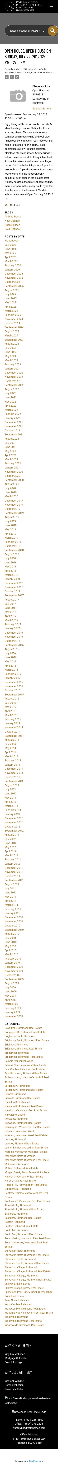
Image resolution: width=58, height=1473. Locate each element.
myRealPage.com (35, 1461)
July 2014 (10, 744)
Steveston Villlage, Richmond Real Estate (28, 1279)
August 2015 (12, 698)
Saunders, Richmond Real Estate (23, 1217)
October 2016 (12, 640)
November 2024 (14, 319)
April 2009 (10, 999)
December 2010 (14, 917)
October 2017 (12, 591)
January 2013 (12, 814)
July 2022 (10, 393)
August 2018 (12, 554)
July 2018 (10, 558)
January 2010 (12, 962)
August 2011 (12, 884)
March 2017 (11, 620)
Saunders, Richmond (16, 1213)
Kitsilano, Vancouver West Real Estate (26, 1135)
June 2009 (11, 991)
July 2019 (10, 521)
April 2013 (10, 801)
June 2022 (11, 397)
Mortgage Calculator (16, 1358)
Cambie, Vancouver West (19, 1061)
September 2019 (14, 513)
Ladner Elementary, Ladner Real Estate (26, 1147)
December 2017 (14, 583)
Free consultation (14, 1389)
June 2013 (11, 793)
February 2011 (13, 909)
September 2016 (14, 645)
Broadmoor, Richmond (17, 1052)
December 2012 (14, 818)
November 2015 (14, 686)
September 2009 (14, 979)
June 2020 (11, 492)
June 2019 (11, 525)
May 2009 (10, 995)
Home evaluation (14, 1385)
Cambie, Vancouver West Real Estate (25, 1065)
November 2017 (14, 587)
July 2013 (10, 789)
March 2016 (11, 669)
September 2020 (14, 480)
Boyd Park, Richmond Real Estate (23, 1028)
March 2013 (11, 806)
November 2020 (14, 471)
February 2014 (13, 760)
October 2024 (12, 323)
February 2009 (13, 1008)
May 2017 (10, 612)
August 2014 (12, 739)
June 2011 (11, 892)
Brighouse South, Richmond (20, 1036)
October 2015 (12, 690)
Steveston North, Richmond (20, 1250)
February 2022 (13, 413)
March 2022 (11, 409)
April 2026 (10, 257)
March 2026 (11, 261)
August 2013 (12, 785)
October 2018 (12, 545)
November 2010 (14, 921)
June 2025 (11, 298)
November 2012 (14, 822)
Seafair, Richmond (15, 1221)
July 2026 (10, 244)
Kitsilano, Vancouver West (19, 1131)
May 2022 (10, 401)
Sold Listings (12, 229)
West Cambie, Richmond (18, 1304)
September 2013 (14, 781)
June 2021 (11, 446)
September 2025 (14, 286)
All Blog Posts (13, 216)
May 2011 (10, 896)
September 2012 (14, 830)
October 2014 (12, 731)
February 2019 (13, 541)
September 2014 (14, 735)
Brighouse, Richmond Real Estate (23, 1048)
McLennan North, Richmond (20, 1156)
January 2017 (12, 628)
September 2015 (14, 694)
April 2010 (10, 950)
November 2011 (14, 871)
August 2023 (12, 343)
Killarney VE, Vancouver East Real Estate (27, 1127)
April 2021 (10, 455)
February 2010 (13, 958)
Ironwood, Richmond (16, 1118)
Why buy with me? (15, 1354)
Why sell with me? (15, 1381)
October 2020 (12, 475)
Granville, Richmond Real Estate (22, 1098)
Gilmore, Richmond (15, 1094)
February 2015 (13, 719)
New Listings (12, 220)
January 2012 (12, 863)
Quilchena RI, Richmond (18, 1188)
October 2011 (12, 876)
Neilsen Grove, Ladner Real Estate (24, 1176)
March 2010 (11, 954)
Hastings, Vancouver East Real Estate (26, 1110)
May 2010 (10, 946)
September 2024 (14, 327)
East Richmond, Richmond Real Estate (26, 1073)
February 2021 (13, 463)
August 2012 (12, 834)
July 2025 (10, 294)
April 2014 (10, 752)
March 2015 (11, 715)
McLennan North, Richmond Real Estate (27, 1160)
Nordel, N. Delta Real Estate (20, 1180)
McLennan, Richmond (17, 1164)
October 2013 (12, 777)
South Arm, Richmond (17, 1230)
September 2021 (14, 434)
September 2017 (14, 595)
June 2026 (11, 249)
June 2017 (11, 607)
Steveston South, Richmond (20, 1259)
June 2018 (11, 562)
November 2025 (14, 277)
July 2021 (10, 442)
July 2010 (10, 938)
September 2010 (14, 929)
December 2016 (14, 632)
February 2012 (13, 859)
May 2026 (10, 253)
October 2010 (12, 925)
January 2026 (12, 269)
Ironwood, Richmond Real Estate (23, 1122)
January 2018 (12, 579)
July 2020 (10, 488)
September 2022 (14, 385)
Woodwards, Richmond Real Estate (24, 1325)
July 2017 (10, 603)
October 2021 (12, 430)
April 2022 (10, 405)
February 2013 (13, 810)
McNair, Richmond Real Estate (21, 1168)
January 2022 (12, 418)
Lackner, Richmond (15, 1139)
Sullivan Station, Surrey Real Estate (24, 1288)
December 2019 (14, 500)
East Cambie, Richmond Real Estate (25, 1069)
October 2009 (12, 975)
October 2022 (12, 381)
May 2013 (10, 797)
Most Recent (12, 240)
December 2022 (14, 372)
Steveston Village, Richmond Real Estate (27, 1271)
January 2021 (12, 467)
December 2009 (14, 966)
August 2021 (12, 438)
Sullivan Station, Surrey (17, 1283)
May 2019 (10, 529)
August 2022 (12, 389)
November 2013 (14, 772)
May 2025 (10, 302)
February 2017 (13, 624)
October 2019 (12, 508)
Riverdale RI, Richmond (18, 1205)
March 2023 (11, 360)
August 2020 (12, 484)
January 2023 (12, 368)
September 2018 (14, 550)
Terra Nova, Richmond (17, 1300)
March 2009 (11, 1003)
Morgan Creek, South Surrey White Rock (27, 1172)
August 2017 (12, 599)
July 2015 (10, 702)
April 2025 (10, 306)
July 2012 (10, 839)
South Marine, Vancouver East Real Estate (28, 1238)
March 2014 (11, 756)
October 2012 (12, 826)
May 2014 (10, 748)
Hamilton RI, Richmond (17, 1102)
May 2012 (10, 847)
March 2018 (11, 574)
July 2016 (10, 653)
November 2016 (14, 636)
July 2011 (10, 888)
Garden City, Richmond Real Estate (24, 1089)
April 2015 (10, 711)
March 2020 (11, 496)
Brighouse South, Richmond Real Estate (27, 1040)
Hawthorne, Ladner (15, 1114)
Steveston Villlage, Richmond (21, 1275)
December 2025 (14, 273)
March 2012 (11, 855)
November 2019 (14, 504)
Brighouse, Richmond (16, 1044)
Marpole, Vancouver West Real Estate (26, 1151)
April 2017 (10, 616)
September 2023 (14, 339)
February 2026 (13, 265)
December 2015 (14, 682)
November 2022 (14, 376)
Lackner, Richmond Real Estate (22, 1143)
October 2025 (12, 281)
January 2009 (12, 1012)
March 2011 (11, 904)
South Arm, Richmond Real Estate (23, 1234)
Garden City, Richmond (17, 1085)
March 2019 (11, 537)
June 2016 (11, 657)
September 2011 (14, 880)
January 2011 (12, 913)
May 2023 (10, 356)
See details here (41, 108)
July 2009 (10, 987)
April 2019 (10, 533)
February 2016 (13, 673)
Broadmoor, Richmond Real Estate (24, 1056)
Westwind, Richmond (16, 1316)
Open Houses (12, 225)
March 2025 (11, 310)
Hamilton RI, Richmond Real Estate (24, 1106)
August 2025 (12, 290)
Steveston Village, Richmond (21, 1267)
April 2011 (10, 900)
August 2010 (12, 933)
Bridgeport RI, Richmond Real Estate (25, 1032)
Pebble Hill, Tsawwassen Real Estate (26, 1184)
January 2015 (12, 723)
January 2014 (12, 764)
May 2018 (10, 566)
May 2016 (10, 661)
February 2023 (13, 364)
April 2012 (10, 851)
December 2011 (14, 867)
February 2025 (13, 314)
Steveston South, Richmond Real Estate (33, 72)
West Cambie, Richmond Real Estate (25, 1308)
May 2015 (10, 707)
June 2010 (11, 942)
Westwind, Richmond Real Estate (23, 1320)
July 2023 (10, 348)
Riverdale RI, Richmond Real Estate (24, 1209)
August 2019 (12, 517)
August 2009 (12, 983)
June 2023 (11, 352)
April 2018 (10, 570)
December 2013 (14, 768)
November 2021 (14, 426)
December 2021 (14, 422)
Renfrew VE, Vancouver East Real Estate (27, 1201)
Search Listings (13, 1362)
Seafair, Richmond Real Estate (21, 1226)
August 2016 (12, 649)
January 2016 (12, 678)
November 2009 (14, 971)
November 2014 (14, 727)
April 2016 (10, 665)
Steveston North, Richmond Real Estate (27, 1254)
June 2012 (11, 843)
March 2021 (11, 459)
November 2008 (14, 1016)
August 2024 (12, 331)
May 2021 (10, 451)
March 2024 (11, 335)
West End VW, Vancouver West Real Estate (29, 1312)
